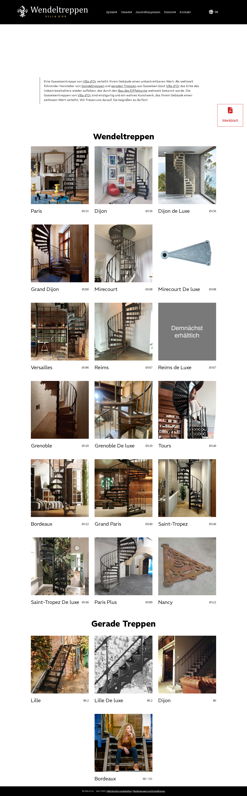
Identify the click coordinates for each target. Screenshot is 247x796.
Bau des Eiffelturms (132, 90)
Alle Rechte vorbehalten (119, 791)
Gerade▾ (126, 12)
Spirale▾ (112, 12)
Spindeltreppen (92, 86)
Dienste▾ (170, 12)
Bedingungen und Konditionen (149, 791)
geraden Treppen (123, 86)
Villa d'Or (89, 81)
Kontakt (185, 12)
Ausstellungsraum (148, 12)
